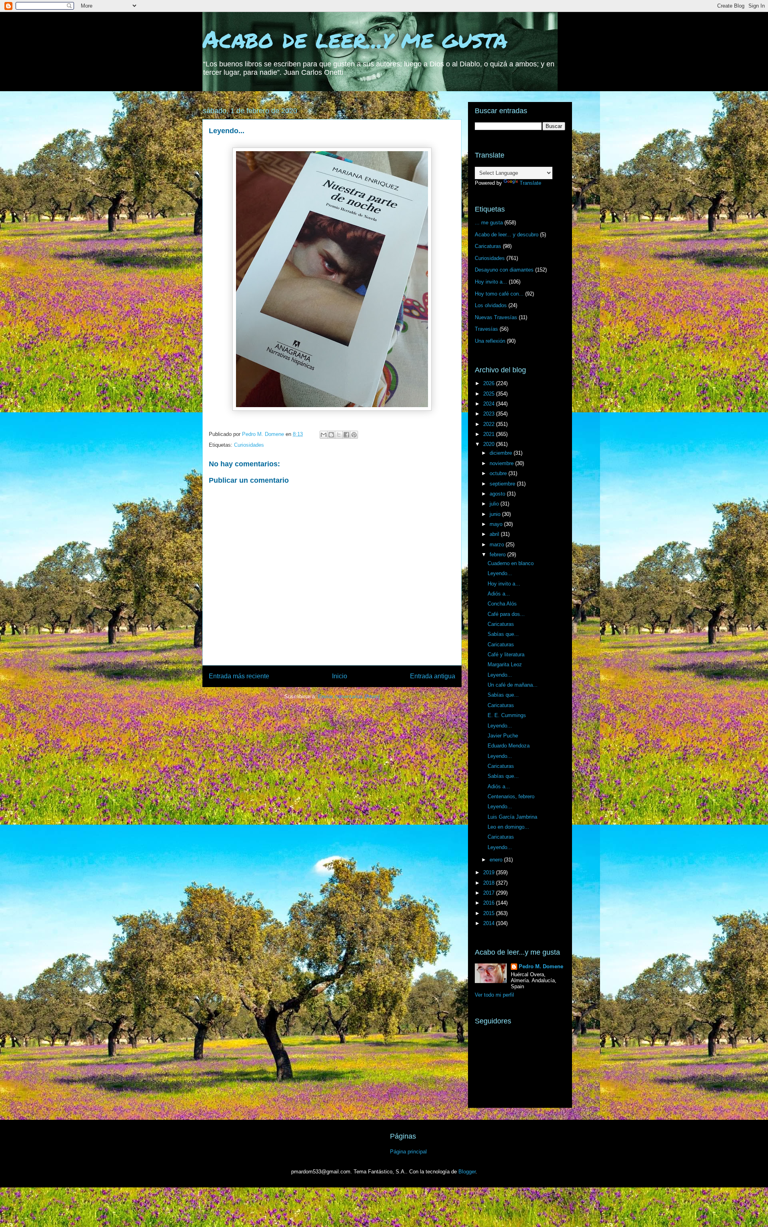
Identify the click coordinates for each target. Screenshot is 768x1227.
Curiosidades (249, 445)
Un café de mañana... (513, 685)
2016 (489, 903)
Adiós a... (499, 594)
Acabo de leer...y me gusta (355, 38)
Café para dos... (506, 614)
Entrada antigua (432, 676)
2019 (489, 872)
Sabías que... (503, 634)
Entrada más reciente (239, 676)
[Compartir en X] (339, 435)
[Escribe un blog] (331, 435)
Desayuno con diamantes (504, 270)
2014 (489, 923)
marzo (498, 545)
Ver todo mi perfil (494, 995)
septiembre (503, 484)
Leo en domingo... (508, 827)
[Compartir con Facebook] (346, 435)
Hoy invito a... (491, 282)
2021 (489, 434)
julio (495, 504)
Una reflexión (490, 341)
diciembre (502, 453)
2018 (489, 883)
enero (497, 860)
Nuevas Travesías (496, 317)
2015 (489, 913)
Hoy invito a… (504, 584)
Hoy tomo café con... (499, 294)
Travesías (486, 329)
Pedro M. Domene (541, 966)
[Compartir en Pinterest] (354, 435)
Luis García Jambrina (512, 817)
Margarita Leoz (505, 664)
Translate (530, 183)
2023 (489, 414)
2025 (489, 394)
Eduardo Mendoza (509, 746)
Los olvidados (491, 305)
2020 (489, 444)
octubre (499, 473)
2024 (489, 404)
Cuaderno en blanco (511, 563)
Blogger (467, 1172)
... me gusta (489, 223)
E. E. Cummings (507, 715)
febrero (498, 555)
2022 (489, 424)
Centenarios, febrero (511, 796)
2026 (489, 383)
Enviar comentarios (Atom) (349, 696)
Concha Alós (502, 604)
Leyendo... (500, 573)
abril (495, 534)
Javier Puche (503, 736)
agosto (498, 494)
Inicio (339, 676)
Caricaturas (488, 246)
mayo (497, 524)
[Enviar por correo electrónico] (324, 435)
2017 (489, 893)
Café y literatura (506, 654)
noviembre (502, 463)
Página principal (408, 1152)
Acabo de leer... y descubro (506, 235)
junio (496, 514)
